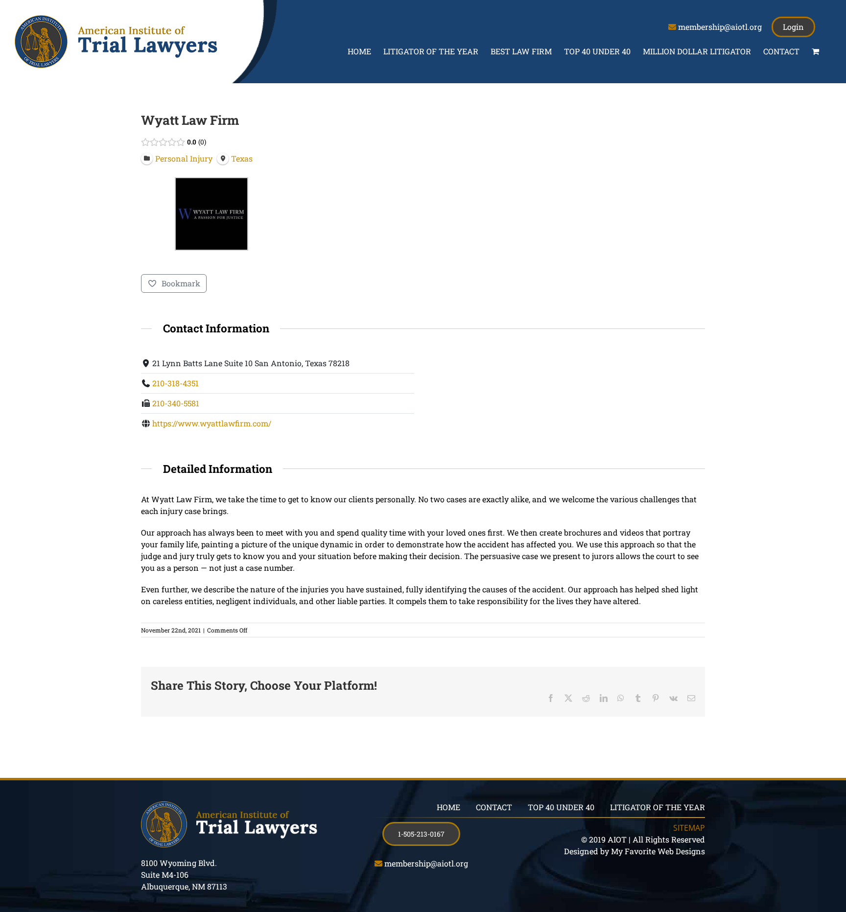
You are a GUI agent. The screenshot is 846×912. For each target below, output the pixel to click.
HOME (448, 807)
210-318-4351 (175, 383)
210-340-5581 (175, 403)
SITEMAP (689, 827)
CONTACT (494, 807)
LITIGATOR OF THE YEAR (657, 807)
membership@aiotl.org (720, 27)
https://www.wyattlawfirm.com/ (211, 423)
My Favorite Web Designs (658, 851)
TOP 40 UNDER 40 (561, 807)
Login (793, 27)
